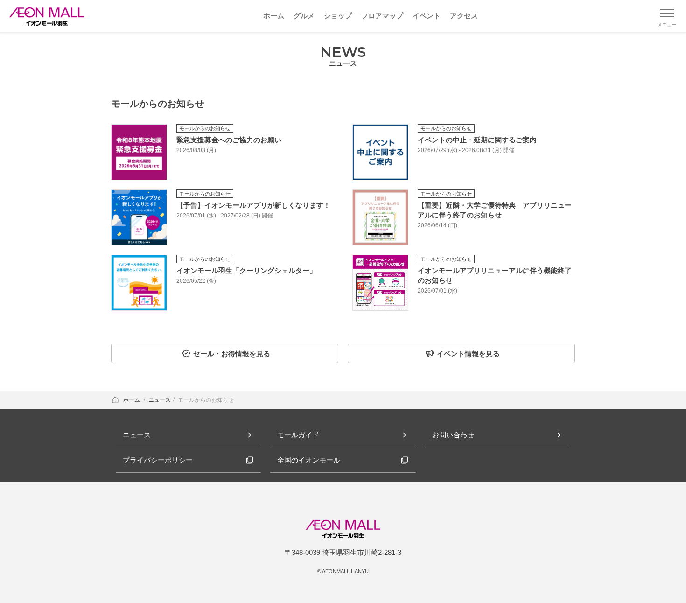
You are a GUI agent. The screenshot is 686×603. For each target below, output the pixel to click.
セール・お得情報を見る (231, 354)
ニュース (159, 400)
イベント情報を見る (468, 354)
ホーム (132, 400)
